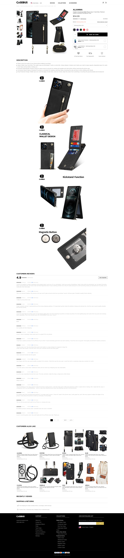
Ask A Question (102, 277)
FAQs (37, 526)
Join (100, 523)
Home (17, 6)
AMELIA (87, 485)
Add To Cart (94, 34)
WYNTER (42, 453)
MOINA (64, 453)
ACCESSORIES (73, 3)
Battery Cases (61, 541)
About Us (38, 520)
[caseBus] (22, 2)
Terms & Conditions (40, 532)
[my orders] (103, 3)
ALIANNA (19, 453)
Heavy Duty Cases (62, 534)
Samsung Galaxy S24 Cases (27, 6)
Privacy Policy (39, 530)
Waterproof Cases (62, 539)
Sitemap (38, 535)
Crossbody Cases (62, 524)
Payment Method (40, 534)
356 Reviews (83, 18)
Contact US (38, 522)
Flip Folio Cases (62, 526)
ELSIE (86, 453)
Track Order (39, 528)
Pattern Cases (61, 545)
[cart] (106, 3)
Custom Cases (61, 547)
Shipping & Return (40, 524)
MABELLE (42, 485)
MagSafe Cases (61, 543)
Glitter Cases (61, 537)
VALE (63, 485)
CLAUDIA (19, 485)
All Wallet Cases (62, 522)
